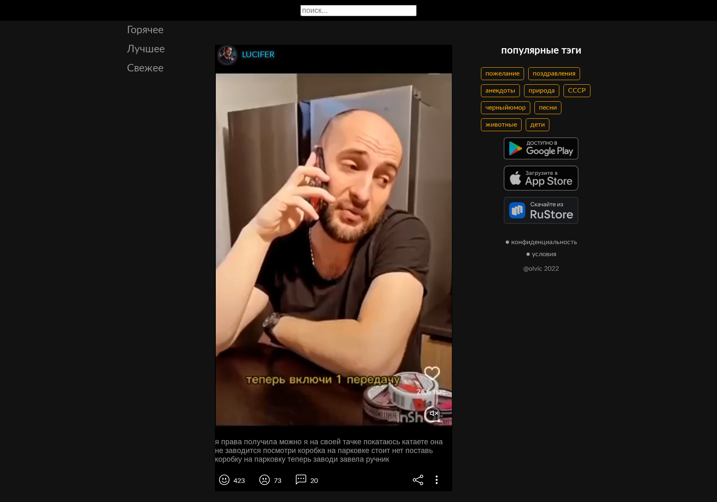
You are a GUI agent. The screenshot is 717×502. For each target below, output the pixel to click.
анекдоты (500, 90)
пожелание (502, 73)
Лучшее (146, 49)
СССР (577, 90)
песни (548, 107)
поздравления (554, 73)
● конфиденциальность (541, 242)
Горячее (145, 30)
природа (542, 90)
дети (537, 124)
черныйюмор (505, 107)
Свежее (145, 68)
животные (501, 124)
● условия (541, 254)
